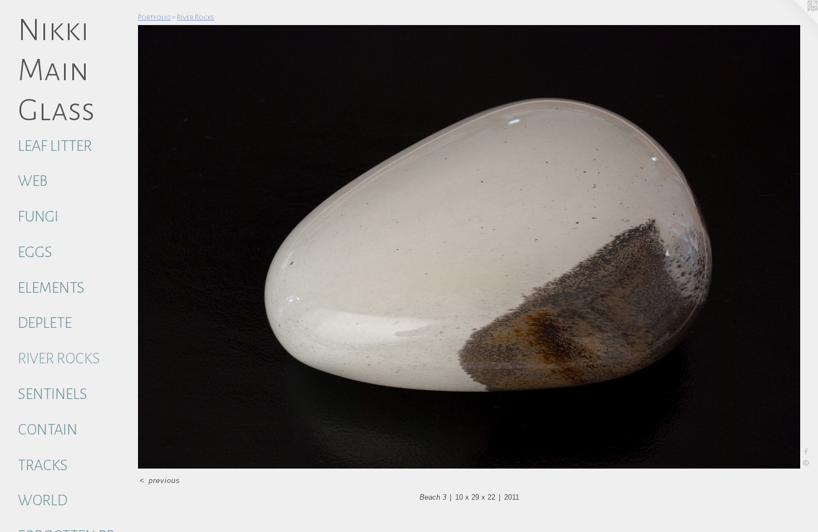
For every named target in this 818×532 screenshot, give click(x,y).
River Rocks (59, 359)
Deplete (45, 323)
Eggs (35, 252)
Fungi (38, 217)
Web (32, 181)
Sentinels (52, 394)
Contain (47, 430)
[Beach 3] (469, 247)
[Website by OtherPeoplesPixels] (795, 22)
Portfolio (154, 17)
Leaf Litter (55, 146)
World (42, 500)
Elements (51, 288)
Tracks (43, 465)
